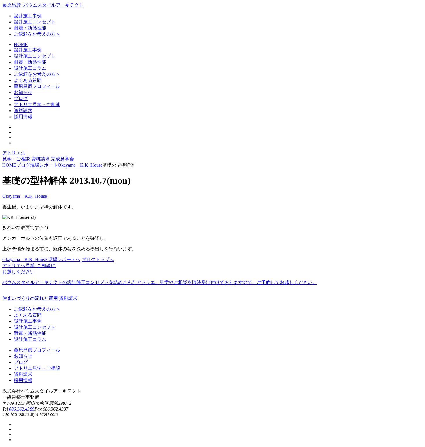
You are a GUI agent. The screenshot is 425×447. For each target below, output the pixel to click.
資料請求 (40, 158)
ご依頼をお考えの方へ (37, 34)
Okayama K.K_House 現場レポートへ (41, 259)
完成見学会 (62, 158)
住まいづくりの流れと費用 (30, 298)
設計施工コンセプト (35, 21)
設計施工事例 (28, 15)
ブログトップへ (98, 259)
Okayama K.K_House (24, 196)
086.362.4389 (21, 409)
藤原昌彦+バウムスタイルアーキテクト (43, 5)
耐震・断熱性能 (30, 27)
